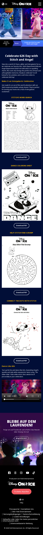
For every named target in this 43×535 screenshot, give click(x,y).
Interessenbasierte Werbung (22, 523)
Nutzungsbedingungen (12, 514)
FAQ (21, 503)
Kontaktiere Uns (27, 509)
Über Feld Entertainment (21, 512)
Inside (6, 43)
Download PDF (21, 157)
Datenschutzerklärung (31, 514)
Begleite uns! (21, 438)
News (17, 43)
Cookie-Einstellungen (21, 517)
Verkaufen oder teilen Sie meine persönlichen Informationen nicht (20, 520)
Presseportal (14, 509)
